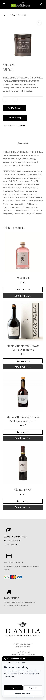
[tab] (23, 143)
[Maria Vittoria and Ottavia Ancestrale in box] (23, 321)
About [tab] (24, 662)
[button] (4, 4)
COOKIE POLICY (12, 544)
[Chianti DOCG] (23, 464)
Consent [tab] (8, 662)
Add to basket (14, 108)
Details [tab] (16, 662)
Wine (13, 15)
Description (23, 143)
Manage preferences (23, 693)
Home (5, 15)
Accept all (13, 688)
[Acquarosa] (23, 252)
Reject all (32, 688)
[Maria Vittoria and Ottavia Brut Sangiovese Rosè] (23, 392)
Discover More (23, 289)
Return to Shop (14, 117)
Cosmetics (21, 125)
